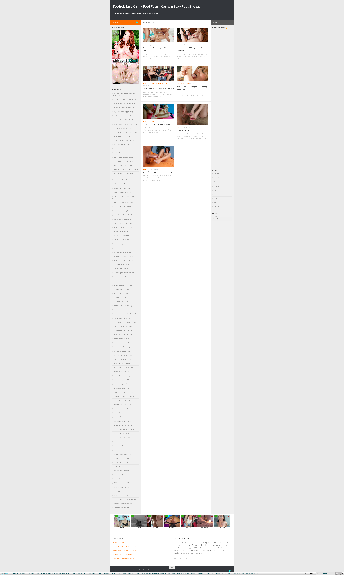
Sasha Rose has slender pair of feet (123, 495)
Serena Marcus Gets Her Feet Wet (122, 192)
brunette (218, 542)
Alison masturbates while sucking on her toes (126, 475)
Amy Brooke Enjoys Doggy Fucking (123, 112)
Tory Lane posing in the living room (123, 285)
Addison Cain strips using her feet (123, 404)
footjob (176, 548)
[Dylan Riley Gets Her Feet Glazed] (158, 111)
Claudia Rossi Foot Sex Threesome (123, 188)
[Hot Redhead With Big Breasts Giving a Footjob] (192, 73)
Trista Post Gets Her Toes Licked (122, 184)
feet (190, 544)
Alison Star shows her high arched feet (124, 326)
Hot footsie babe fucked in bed (122, 508)
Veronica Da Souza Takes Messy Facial (123, 554)
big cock (202, 542)
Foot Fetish (146, 45)
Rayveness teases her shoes (121, 458)
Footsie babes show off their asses (123, 491)
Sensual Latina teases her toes (122, 437)
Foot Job (187, 45)
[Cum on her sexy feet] (192, 114)
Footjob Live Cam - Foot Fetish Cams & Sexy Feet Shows (156, 6)
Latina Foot (217, 198)
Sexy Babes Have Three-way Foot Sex (158, 88)
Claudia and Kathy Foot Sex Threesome (124, 202)
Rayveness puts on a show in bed (123, 454)
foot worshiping (187, 548)
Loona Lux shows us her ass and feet (123, 450)
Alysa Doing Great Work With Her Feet (124, 161)
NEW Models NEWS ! (119, 539)
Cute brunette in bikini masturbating (123, 260)
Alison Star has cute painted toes (122, 252)
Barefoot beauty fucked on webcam (123, 248)
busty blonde (227, 543)
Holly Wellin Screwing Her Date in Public (123, 542)
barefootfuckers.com (192, 542)
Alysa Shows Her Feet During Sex (122, 128)
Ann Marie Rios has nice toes (121, 289)
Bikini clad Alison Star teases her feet (123, 293)
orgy (186, 550)
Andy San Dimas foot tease (121, 462)
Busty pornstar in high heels (121, 371)
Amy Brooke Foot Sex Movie (121, 144)
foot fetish (201, 544)
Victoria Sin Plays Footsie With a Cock (124, 215)
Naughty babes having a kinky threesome (125, 499)
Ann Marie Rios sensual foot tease (123, 301)
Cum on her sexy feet (185, 130)
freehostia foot (176, 558)
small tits (222, 550)
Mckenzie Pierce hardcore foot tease (123, 392)
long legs (176, 550)
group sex (192, 548)
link (342, 547)
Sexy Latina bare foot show (121, 268)
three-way (184, 553)
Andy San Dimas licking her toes (122, 470)
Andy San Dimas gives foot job (122, 318)
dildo (187, 545)
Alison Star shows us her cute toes (123, 359)
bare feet (182, 543)
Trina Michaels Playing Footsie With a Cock (125, 132)
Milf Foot (216, 202)
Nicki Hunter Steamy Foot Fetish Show (124, 165)
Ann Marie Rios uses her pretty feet (123, 343)
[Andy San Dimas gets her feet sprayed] (158, 156)
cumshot (183, 545)
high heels (203, 548)
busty (221, 543)
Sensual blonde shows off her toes (123, 355)
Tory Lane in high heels (120, 466)
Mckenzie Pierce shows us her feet (123, 413)
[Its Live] (137, 22)
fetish (195, 545)
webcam (200, 553)
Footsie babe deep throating (121, 338)
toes (193, 553)
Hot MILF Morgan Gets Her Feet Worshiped (125, 116)
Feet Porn (185, 558)
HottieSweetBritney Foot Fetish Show (123, 136)
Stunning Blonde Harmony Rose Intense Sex (124, 546)
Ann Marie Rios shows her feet (122, 446)
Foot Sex (161, 45)
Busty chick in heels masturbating (123, 334)
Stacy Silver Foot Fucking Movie (122, 211)
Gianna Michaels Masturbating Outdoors (124, 157)
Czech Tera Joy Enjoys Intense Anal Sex (123, 558)
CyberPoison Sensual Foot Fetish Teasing (125, 103)
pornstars (196, 550)
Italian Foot (217, 194)
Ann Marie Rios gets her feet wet (122, 384)
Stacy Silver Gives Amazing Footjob (123, 223)
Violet (196, 553)
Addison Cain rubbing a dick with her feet (125, 314)
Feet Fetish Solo (218, 174)
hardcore (197, 548)
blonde (213, 542)
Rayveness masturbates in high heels (123, 347)
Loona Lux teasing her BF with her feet (124, 429)
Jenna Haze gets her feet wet (121, 487)
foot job (224, 545)
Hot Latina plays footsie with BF (122, 240)
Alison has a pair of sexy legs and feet (124, 273)
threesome (189, 553)
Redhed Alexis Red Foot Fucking (122, 219)
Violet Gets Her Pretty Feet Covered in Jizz (125, 99)
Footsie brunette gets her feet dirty (123, 306)
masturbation (182, 550)
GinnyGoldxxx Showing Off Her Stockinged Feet (126, 169)
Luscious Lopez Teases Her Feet (122, 207)
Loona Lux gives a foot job (121, 409)
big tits (207, 542)
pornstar (190, 550)
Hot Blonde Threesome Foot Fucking (123, 227)
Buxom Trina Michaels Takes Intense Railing (124, 550)
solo (226, 551)
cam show (177, 545)
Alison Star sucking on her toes (122, 351)
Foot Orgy (154, 45)
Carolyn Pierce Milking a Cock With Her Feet (125, 124)
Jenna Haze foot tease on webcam (123, 417)
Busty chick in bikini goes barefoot (123, 363)
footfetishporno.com (214, 545)
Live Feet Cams (181, 558)
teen (180, 553)
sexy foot (218, 550)
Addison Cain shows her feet (121, 281)
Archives (214, 216)
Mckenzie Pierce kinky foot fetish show (124, 396)
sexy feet (212, 550)
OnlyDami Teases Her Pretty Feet (122, 153)
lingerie (225, 548)
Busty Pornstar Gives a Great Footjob (124, 107)
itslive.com (219, 547)
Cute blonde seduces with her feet (123, 425)
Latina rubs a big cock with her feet (123, 380)
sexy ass (205, 550)
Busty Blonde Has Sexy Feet (121, 231)
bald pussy (176, 543)
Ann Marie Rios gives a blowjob (122, 244)
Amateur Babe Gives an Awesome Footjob (125, 140)
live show (229, 548)
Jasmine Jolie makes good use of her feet (125, 322)
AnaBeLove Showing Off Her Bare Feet (124, 120)
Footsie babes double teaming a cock (124, 376)
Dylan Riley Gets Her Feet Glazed (156, 124)
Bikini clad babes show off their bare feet (124, 483)
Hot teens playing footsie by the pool (123, 367)
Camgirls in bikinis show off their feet (123, 400)
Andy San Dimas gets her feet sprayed (158, 172)
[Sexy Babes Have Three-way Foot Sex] (158, 73)
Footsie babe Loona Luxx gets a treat (124, 421)
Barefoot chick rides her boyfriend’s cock (125, 442)
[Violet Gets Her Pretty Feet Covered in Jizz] (158, 35)
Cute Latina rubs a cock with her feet (123, 256)
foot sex (181, 548)
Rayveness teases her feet (120, 277)
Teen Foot (216, 207)
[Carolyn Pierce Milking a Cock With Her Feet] (192, 35)
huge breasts (210, 548)
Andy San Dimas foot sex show (122, 433)
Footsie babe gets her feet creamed (123, 330)
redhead (201, 550)
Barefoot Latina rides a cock (121, 235)
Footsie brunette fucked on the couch (124, 297)
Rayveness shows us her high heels (123, 503)
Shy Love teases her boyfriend (122, 264)
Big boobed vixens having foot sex (123, 388)
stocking (176, 553)
